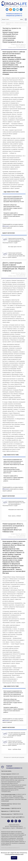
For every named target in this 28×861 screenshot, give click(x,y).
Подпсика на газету (21, 9)
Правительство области (18, 44)
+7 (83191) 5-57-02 (17, 814)
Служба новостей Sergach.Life (17, 47)
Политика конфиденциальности (10, 847)
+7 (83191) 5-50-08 (14, 811)
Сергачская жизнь (14, 4)
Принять (14, 857)
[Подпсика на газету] (19, 821)
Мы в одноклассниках (10, 9)
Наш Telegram (14, 9)
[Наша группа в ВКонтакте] (8, 821)
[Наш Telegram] (16, 821)
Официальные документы (14, 15)
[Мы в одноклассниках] (12, 821)
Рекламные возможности (14, 13)
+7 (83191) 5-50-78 (15, 808)
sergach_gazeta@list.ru (17, 9)
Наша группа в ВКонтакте (7, 9)
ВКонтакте (5, 226)
